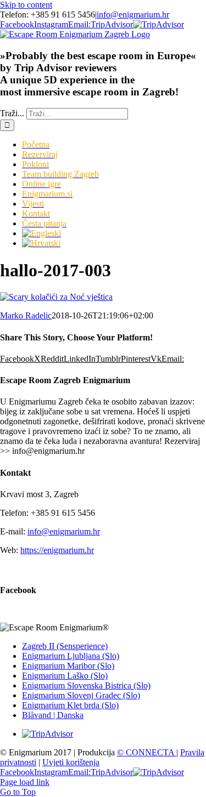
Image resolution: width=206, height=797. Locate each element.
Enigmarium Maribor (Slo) (68, 665)
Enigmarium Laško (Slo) (65, 675)
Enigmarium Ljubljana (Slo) (70, 656)
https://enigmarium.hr (57, 550)
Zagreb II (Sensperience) (65, 646)
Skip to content (26, 4)
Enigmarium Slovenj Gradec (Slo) (81, 695)
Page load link (24, 782)
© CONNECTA (146, 752)
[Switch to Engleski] (41, 233)
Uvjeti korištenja (70, 762)
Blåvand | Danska (52, 715)
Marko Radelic (26, 315)
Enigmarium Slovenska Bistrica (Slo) (86, 685)
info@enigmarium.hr (133, 14)
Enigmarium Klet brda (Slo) (70, 705)
